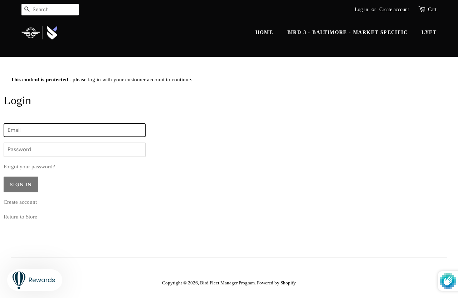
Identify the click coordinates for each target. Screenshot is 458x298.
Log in (361, 9)
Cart (432, 9)
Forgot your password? (29, 166)
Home (264, 32)
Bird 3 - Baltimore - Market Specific (347, 32)
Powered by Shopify (276, 282)
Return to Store (20, 217)
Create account (394, 9)
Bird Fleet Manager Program (227, 282)
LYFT (429, 32)
